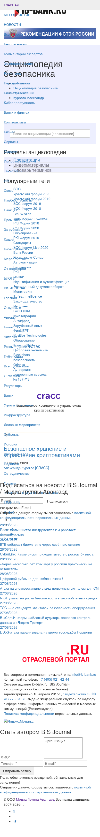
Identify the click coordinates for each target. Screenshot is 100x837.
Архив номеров (16, 453)
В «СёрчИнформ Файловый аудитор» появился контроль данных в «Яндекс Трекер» (45, 617)
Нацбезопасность (18, 200)
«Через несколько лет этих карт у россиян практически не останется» (46, 563)
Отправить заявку (17, 770)
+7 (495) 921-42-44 (54, 679)
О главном (12, 375)
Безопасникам (15, 43)
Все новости (13, 34)
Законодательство (18, 63)
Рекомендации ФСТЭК (22, 346)
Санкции (10, 209)
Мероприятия (15, 258)
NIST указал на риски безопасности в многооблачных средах (48, 595)
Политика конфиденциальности (29, 713)
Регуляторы (13, 73)
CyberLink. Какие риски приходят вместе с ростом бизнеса (46, 551)
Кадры (9, 239)
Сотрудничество (17, 473)
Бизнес (9, 131)
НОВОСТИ (13, 24)
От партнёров (15, 268)
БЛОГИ (9, 278)
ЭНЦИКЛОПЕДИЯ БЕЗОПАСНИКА (31, 492)
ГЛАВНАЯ (11, 4)
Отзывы (10, 483)
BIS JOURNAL (15, 287)
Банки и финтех (16, 112)
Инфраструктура (17, 414)
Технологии (13, 170)
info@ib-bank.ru (84, 674)
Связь (8, 190)
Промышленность (18, 219)
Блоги (8, 326)
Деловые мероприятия (22, 424)
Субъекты (11, 434)
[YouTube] (7, 539)
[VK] (16, 539)
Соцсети (10, 151)
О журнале (12, 307)
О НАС (9, 512)
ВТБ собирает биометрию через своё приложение (40, 542)
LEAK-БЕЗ (12, 502)
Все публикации (16, 365)
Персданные (14, 83)
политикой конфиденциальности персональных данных (45, 789)
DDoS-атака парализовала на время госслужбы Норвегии (46, 630)
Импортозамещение (20, 161)
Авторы (10, 317)
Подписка (11, 463)
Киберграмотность (18, 248)
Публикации (14, 356)
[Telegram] (11, 539)
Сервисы (11, 141)
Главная (10, 297)
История (10, 444)
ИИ (6, 180)
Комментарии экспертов (23, 53)
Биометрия (13, 92)
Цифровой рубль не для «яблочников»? (31, 576)
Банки (8, 395)
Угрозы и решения (18, 405)
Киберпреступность (19, 102)
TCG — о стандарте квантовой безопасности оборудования (47, 605)
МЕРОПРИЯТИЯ (17, 14)
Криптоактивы (15, 122)
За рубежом (13, 229)
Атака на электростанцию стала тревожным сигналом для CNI (49, 586)
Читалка (10, 336)
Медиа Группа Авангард (35, 799)
